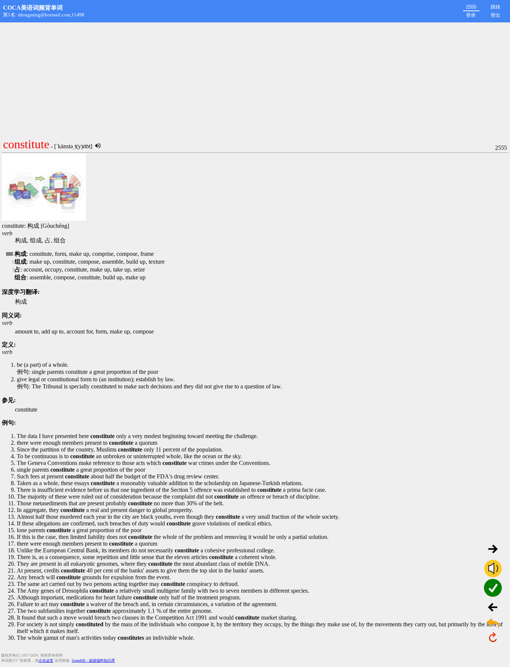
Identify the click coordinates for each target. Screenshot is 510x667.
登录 (471, 15)
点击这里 (45, 660)
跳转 (495, 7)
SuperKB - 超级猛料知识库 (93, 660)
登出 (495, 15)
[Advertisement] (255, 78)
